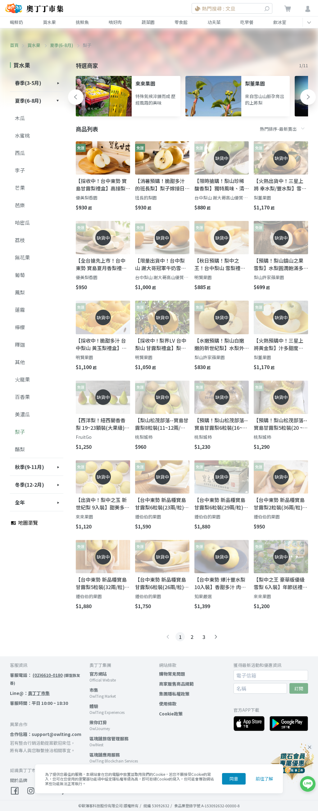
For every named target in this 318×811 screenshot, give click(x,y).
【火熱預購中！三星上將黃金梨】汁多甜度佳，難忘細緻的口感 (278, 344)
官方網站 (98, 674)
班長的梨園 (146, 198)
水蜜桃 (22, 135)
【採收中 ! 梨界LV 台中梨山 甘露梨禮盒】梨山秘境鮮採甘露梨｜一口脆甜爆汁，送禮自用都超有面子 (160, 344)
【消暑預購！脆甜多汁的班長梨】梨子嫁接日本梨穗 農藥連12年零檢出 (161, 184)
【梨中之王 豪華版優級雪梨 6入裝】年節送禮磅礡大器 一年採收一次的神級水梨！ (280, 583)
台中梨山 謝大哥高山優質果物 (221, 198)
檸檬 (20, 327)
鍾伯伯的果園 (148, 516)
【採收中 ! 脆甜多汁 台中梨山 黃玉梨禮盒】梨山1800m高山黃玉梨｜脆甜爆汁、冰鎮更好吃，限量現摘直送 (101, 344)
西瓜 (20, 153)
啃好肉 (115, 22)
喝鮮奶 (16, 22)
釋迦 (20, 344)
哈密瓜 (22, 222)
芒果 (20, 187)
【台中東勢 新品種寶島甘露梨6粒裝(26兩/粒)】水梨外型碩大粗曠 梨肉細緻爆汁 (162, 583)
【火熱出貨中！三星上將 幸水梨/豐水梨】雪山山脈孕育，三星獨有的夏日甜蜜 (280, 184)
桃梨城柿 (143, 437)
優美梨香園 (87, 198)
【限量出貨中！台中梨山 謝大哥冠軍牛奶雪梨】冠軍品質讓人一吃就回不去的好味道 (162, 264)
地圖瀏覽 (27, 522)
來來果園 (84, 516)
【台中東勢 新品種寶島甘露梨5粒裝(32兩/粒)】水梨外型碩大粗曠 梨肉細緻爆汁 (102, 583)
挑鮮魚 (82, 22)
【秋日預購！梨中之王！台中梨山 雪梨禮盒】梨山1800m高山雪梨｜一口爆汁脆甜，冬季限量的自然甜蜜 (221, 264)
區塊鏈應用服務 (104, 755)
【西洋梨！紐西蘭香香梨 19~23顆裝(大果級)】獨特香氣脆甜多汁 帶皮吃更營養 (102, 423)
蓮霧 (20, 309)
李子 (20, 170)
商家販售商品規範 (176, 684)
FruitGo (84, 437)
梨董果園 (262, 198)
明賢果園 (203, 277)
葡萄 (20, 275)
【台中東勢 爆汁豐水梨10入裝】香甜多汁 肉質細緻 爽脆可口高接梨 (220, 583)
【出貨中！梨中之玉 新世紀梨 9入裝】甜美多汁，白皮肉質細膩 (101, 503)
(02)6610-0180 (48, 675)
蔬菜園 (148, 22)
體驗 (93, 706)
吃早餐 (246, 22)
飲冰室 (279, 22)
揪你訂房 (98, 722)
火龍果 (22, 379)
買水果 (49, 22)
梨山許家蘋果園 (269, 277)
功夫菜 (213, 22)
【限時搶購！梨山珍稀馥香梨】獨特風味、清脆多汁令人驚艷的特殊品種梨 (219, 184)
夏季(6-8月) (62, 45)
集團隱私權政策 (174, 694)
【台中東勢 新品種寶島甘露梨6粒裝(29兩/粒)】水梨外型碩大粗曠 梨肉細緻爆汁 (221, 503)
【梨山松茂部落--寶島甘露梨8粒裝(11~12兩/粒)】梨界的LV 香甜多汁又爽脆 (162, 423)
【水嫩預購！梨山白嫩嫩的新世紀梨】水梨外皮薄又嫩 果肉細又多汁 (219, 344)
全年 (20, 502)
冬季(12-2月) (29, 484)
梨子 (20, 431)
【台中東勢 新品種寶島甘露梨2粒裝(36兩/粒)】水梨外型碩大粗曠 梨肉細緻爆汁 (280, 503)
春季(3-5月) (28, 83)
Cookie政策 (171, 713)
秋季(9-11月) (29, 467)
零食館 (181, 22)
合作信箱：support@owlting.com (45, 734)
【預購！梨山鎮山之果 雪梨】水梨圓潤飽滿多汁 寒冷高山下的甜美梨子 (279, 264)
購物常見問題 (172, 674)
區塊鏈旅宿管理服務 (109, 738)
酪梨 (20, 449)
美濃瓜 (22, 414)
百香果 (22, 397)
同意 (233, 779)
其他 (20, 362)
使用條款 (167, 704)
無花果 (22, 257)
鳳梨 (20, 292)
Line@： (30, 693)
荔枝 (20, 240)
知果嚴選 (203, 596)
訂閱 (298, 688)
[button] (76, 97)
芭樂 (20, 205)
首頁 (14, 45)
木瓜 (20, 118)
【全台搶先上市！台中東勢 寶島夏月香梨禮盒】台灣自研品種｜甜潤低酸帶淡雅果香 (102, 264)
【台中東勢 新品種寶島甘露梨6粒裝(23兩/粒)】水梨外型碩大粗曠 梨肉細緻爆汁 (162, 503)
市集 (93, 690)
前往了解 (264, 779)
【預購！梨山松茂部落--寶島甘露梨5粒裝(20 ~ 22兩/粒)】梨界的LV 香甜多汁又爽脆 (280, 423)
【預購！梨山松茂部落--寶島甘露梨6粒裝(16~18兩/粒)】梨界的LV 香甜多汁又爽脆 (221, 423)
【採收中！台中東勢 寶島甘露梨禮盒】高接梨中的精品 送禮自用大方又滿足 (101, 184)
